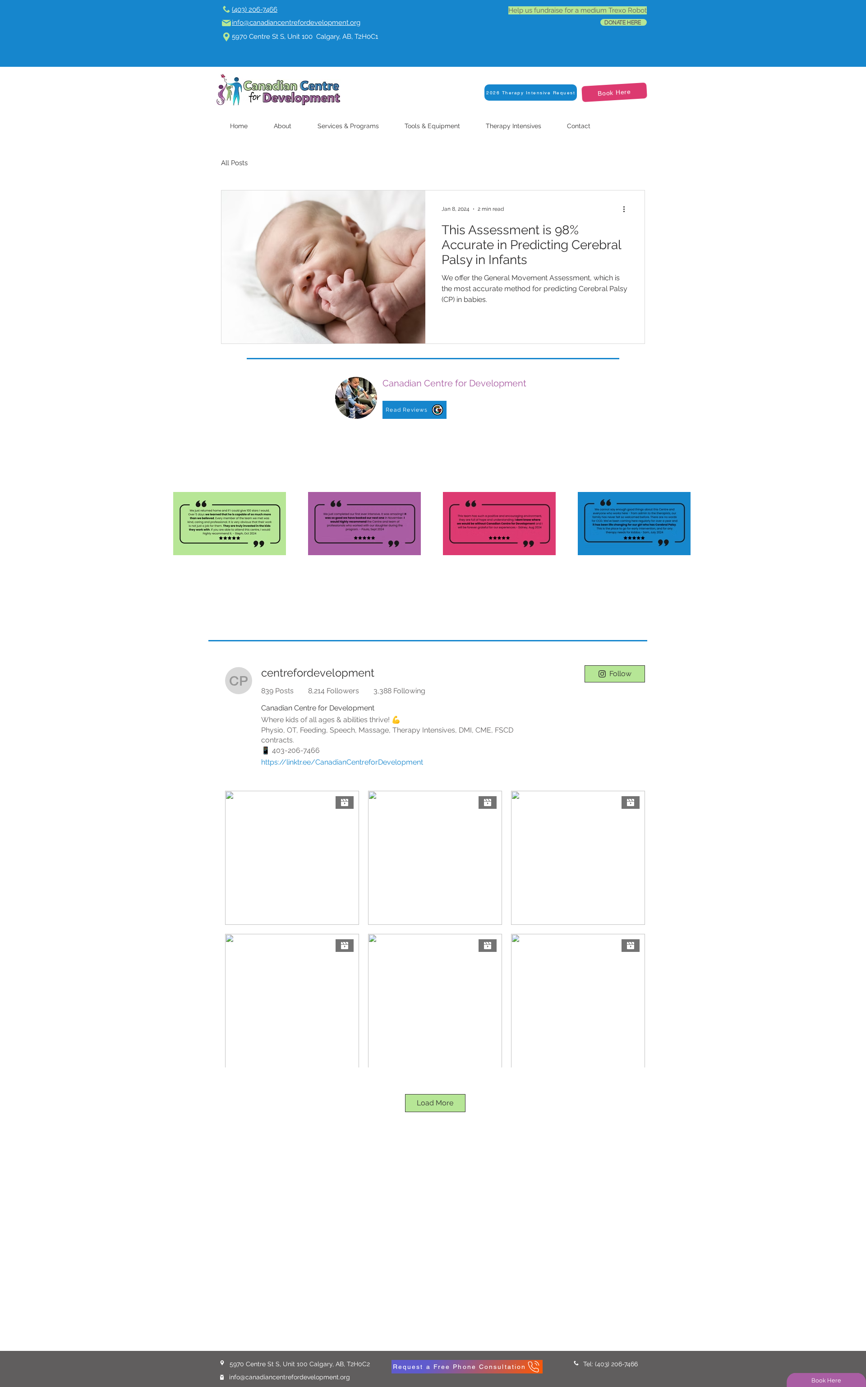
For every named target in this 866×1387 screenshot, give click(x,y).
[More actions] (627, 209)
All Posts (234, 163)
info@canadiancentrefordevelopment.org (289, 1377)
